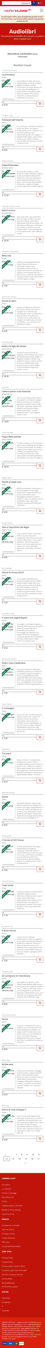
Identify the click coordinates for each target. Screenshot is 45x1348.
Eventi (4, 1201)
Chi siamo (6, 1184)
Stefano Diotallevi (8, 161)
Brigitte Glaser (7, 478)
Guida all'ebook (8, 1238)
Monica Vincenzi (15, 206)
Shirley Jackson (7, 836)
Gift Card (5, 1242)
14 (19, 1159)
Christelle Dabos (7, 116)
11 (39, 1154)
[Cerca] (34, 3)
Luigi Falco (5, 387)
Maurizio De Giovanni (9, 297)
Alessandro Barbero (8, 793)
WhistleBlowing (8, 1283)
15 (26, 1159)
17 (39, 1159)
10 (33, 1154)
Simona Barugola (7, 342)
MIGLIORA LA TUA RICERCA (23, 54)
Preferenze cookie (10, 1286)
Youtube (5, 1310)
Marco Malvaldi (7, 568)
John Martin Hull (7, 926)
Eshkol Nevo (6, 749)
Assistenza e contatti (11, 1225)
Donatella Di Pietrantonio (10, 251)
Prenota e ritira (8, 1233)
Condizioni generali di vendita (14, 1270)
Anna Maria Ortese (8, 614)
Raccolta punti (8, 1197)
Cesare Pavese (7, 704)
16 (32, 1159)
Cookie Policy (7, 1262)
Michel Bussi (6, 1060)
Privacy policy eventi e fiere (13, 1266)
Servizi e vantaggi (9, 1193)
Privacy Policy (7, 1257)
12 (7, 1159)
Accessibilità (7, 1278)
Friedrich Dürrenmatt (9, 70)
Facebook (6, 1298)
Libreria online (8, 1229)
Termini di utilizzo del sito (12, 1274)
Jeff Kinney (5, 1105)
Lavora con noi (8, 1214)
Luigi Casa (5, 206)
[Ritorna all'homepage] (17, 10)
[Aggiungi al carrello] (40, 103)
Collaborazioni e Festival (12, 1205)
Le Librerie (6, 1189)
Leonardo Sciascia (8, 881)
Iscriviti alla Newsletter (11, 1246)
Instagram (6, 1302)
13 (13, 1159)
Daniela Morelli (7, 523)
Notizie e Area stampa (11, 1210)
